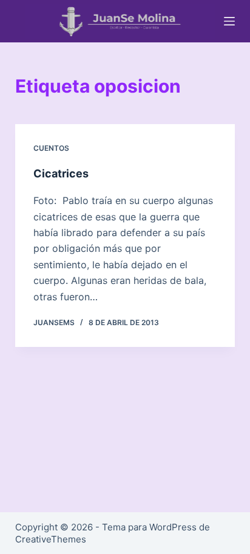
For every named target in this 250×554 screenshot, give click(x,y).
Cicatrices (61, 173)
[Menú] (229, 21)
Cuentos (51, 148)
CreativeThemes (50, 539)
